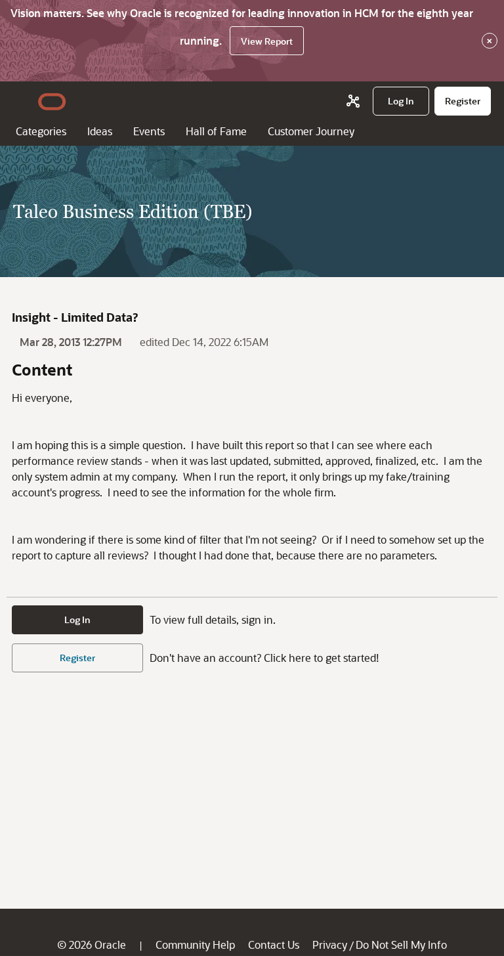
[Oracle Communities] (353, 101)
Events (149, 131)
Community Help (195, 944)
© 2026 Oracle (91, 944)
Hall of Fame (216, 131)
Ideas (99, 131)
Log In (77, 619)
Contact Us (273, 944)
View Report (267, 41)
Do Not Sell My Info (401, 944)
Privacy (329, 944)
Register (77, 657)
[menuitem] (401, 101)
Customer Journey (311, 131)
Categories (41, 131)
